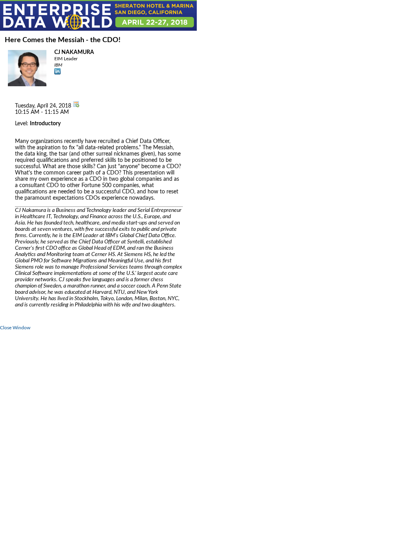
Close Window (15, 327)
